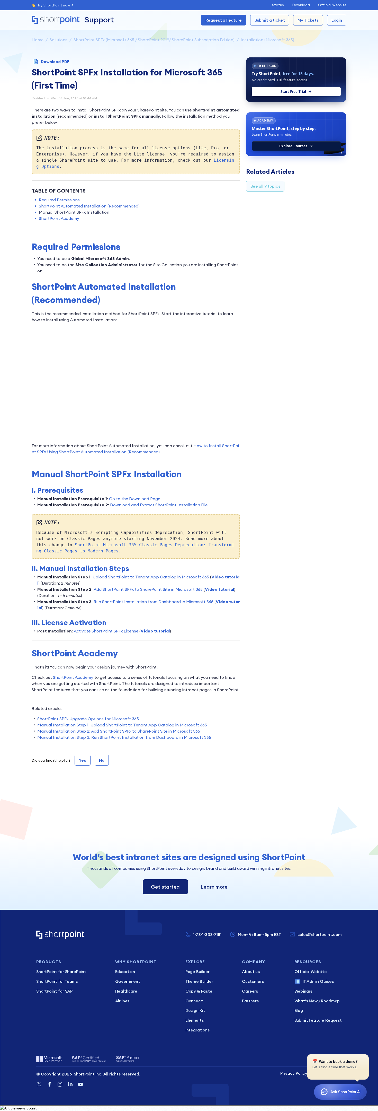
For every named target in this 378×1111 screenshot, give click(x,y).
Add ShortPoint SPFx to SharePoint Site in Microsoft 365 (148, 589)
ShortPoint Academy (59, 218)
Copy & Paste (198, 991)
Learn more (214, 886)
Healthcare (126, 991)
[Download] (179, 504)
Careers (250, 991)
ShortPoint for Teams (57, 981)
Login (336, 20)
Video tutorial (219, 589)
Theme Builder (199, 981)
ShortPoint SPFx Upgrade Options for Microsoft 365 (88, 718)
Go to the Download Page (134, 498)
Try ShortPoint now (53, 5)
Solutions (58, 39)
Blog (298, 1010)
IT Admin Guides (318, 981)
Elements (194, 1020)
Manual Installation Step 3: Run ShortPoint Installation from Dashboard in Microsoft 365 (124, 737)
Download (301, 5)
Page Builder (197, 971)
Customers (253, 981)
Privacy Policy (293, 1073)
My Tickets (308, 20)
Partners (250, 1000)
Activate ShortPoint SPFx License (106, 630)
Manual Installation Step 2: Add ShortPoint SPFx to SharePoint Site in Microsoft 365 (118, 731)
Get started (165, 886)
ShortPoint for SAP (54, 991)
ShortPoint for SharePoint (61, 971)
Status (278, 5)
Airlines (122, 1000)
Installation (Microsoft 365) (267, 39)
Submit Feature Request (318, 1020)
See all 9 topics (265, 186)
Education (125, 971)
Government (127, 981)
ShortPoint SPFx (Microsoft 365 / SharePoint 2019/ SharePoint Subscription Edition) (154, 39)
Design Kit (195, 1010)
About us (251, 971)
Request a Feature (223, 20)
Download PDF (55, 61)
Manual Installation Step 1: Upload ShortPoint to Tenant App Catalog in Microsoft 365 (122, 724)
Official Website (332, 5)
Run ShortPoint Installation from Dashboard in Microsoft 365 (153, 601)
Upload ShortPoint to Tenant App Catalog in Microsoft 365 (151, 576)
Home (37, 39)
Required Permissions (59, 199)
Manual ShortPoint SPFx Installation (74, 212)
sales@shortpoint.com (320, 934)
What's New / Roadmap (317, 1000)
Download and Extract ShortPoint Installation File (159, 504)
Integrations (197, 1029)
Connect (194, 1000)
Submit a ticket (270, 20)
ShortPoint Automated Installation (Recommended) (89, 206)
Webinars (303, 991)
